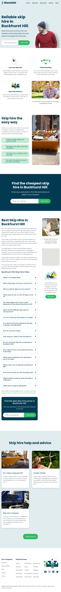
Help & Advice (30, 537)
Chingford (15, 393)
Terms (3, 576)
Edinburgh (36, 577)
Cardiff (26, 570)
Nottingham (19, 570)
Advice (51, 3)
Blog (56, 3)
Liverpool (18, 567)
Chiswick (33, 393)
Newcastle (19, 573)
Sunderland (19, 577)
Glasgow (35, 570)
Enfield (3, 393)
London (18, 563)
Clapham (9, 393)
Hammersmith (23, 393)
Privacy (3, 573)
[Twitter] (57, 572)
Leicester (35, 573)
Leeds (26, 567)
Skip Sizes (43, 3)
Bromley (33, 391)
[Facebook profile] (45, 572)
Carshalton (27, 391)
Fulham (21, 391)
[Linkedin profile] (53, 572)
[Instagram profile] (49, 572)
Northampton (28, 573)
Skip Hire (35, 3)
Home (28, 3)
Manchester (36, 563)
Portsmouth (27, 577)
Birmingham (28, 563)
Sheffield (35, 567)
